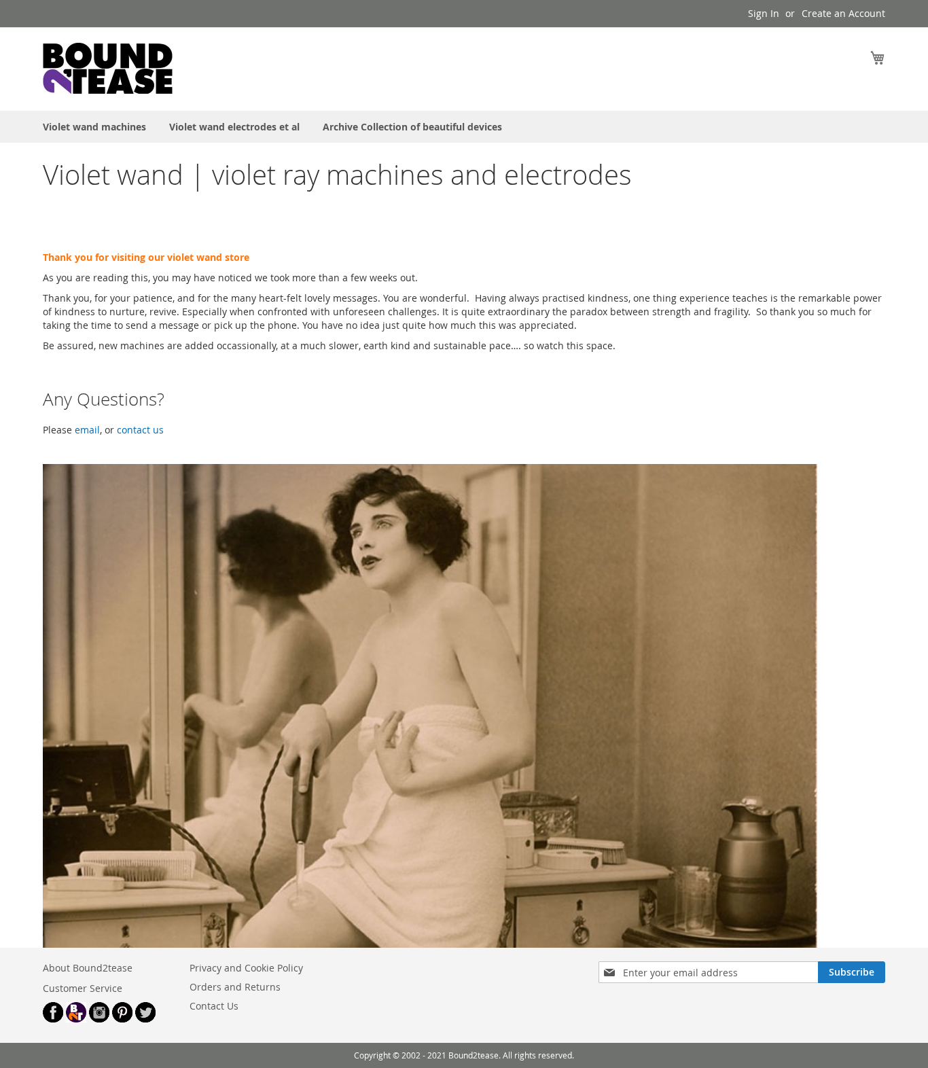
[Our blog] (76, 1018)
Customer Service (82, 988)
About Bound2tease (87, 967)
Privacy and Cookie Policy (246, 967)
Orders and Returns (235, 986)
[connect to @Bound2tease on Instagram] (99, 1018)
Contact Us (214, 1005)
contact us (140, 429)
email (87, 429)
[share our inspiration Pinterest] (122, 1018)
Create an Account (843, 13)
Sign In (763, 13)
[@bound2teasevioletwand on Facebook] (53, 1018)
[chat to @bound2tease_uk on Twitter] (145, 1018)
